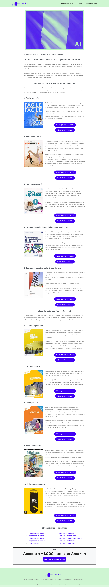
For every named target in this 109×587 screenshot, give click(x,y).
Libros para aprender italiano (36, 533)
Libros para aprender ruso (35, 543)
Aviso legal (31, 584)
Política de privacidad (42, 584)
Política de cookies (56, 584)
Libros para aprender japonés (36, 538)
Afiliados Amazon (68, 584)
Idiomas (32, 54)
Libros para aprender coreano (67, 535)
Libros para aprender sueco (67, 540)
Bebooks (26, 54)
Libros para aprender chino (66, 533)
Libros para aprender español (36, 535)
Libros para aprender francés (67, 543)
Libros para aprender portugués (36, 540)
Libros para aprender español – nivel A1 (70, 538)
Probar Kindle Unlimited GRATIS (54, 559)
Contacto (80, 3)
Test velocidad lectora (91, 3)
